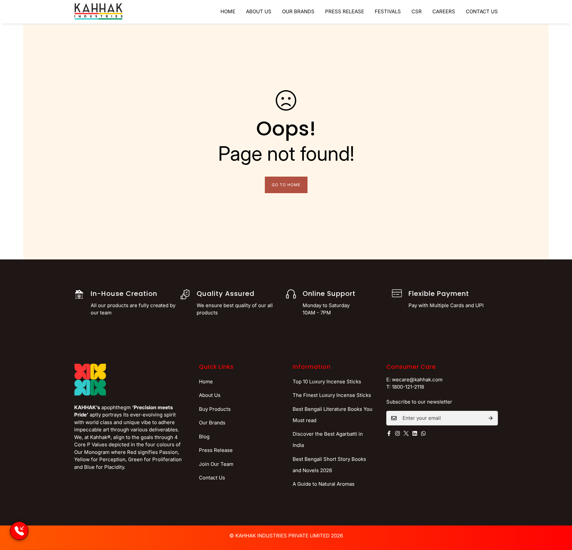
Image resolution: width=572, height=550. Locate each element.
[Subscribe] (490, 418)
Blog (204, 436)
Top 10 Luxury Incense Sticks (327, 381)
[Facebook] (389, 433)
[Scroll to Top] (559, 514)
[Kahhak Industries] (98, 12)
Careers (443, 11)
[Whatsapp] (423, 433)
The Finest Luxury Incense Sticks (332, 395)
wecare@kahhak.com (417, 379)
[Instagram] (397, 433)
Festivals (388, 11)
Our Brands (298, 11)
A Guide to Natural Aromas (324, 484)
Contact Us (482, 11)
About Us (258, 11)
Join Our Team (216, 464)
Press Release (344, 11)
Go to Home (286, 184)
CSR (416, 11)
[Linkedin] (414, 433)
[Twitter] (406, 433)
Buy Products (215, 409)
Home (227, 11)
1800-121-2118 (408, 387)
